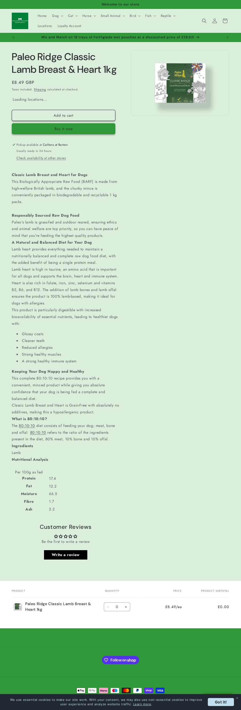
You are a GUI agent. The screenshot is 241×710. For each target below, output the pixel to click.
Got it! (221, 702)
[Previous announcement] (13, 37)
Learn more (142, 704)
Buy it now (64, 128)
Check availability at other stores (41, 158)
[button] (57, 16)
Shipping (40, 89)
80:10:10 (27, 425)
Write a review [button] (65, 554)
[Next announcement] (227, 37)
